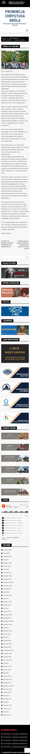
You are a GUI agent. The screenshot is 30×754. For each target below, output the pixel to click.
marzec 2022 (7, 708)
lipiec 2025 (6, 592)
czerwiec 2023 (7, 660)
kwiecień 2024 (7, 631)
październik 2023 (8, 650)
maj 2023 (6, 663)
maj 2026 (6, 560)
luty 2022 (6, 712)
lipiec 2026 (6, 553)
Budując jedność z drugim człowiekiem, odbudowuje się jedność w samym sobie (23, 244)
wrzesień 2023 (7, 653)
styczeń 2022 (7, 715)
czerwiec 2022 (7, 699)
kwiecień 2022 (7, 705)
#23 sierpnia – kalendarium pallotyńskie (15, 737)
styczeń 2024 (7, 640)
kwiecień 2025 (7, 602)
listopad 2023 (7, 647)
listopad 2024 (7, 618)
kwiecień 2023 (7, 666)
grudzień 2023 (7, 644)
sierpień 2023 (7, 657)
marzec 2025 (7, 605)
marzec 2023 (7, 670)
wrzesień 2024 (7, 624)
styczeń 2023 (7, 676)
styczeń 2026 (7, 573)
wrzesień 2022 (7, 689)
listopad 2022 (7, 683)
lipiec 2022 (6, 695)
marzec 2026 (7, 566)
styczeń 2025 (7, 611)
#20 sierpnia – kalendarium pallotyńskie (15, 747)
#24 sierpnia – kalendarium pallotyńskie (15, 734)
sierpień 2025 (7, 589)
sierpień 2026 (7, 550)
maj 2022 (6, 702)
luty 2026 (6, 569)
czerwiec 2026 (7, 556)
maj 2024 (6, 628)
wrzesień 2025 (7, 586)
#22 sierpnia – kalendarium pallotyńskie (15, 740)
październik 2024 (8, 621)
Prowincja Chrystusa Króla (15, 16)
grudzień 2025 (7, 576)
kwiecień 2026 (7, 563)
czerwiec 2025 (7, 595)
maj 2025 (6, 598)
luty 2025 (6, 608)
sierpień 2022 (7, 692)
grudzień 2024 (7, 615)
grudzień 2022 (7, 679)
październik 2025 (8, 582)
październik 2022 (8, 686)
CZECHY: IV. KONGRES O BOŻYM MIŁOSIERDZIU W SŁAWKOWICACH (7, 244)
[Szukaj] (27, 256)
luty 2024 (6, 637)
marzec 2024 (7, 634)
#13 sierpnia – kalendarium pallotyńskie (16, 2)
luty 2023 (6, 673)
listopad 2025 (7, 579)
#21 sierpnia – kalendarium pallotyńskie (15, 743)
